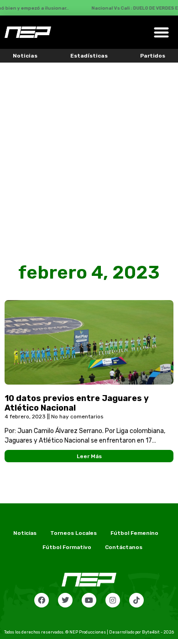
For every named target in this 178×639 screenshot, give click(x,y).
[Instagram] (112, 600)
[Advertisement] (89, 156)
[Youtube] (89, 600)
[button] (162, 32)
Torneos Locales (73, 533)
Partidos (152, 56)
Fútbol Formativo (66, 547)
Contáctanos (123, 547)
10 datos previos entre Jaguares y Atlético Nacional (77, 403)
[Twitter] (65, 600)
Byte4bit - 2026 (158, 632)
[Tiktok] (136, 600)
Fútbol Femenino (134, 533)
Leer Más (89, 456)
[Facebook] (41, 600)
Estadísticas (89, 56)
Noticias (25, 56)
